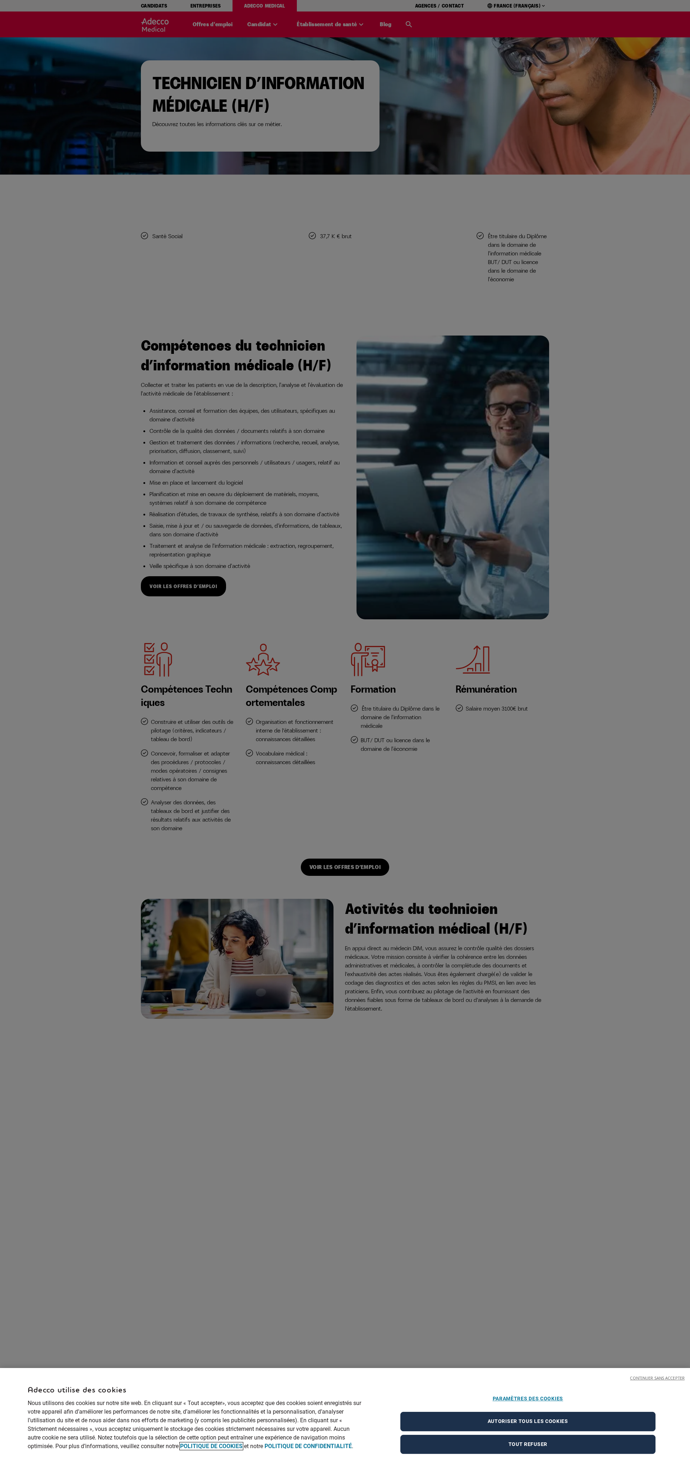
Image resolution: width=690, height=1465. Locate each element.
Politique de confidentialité (308, 1446)
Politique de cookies (211, 1446)
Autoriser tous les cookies (528, 1421)
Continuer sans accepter (657, 1378)
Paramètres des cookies (528, 1398)
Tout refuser (528, 1444)
